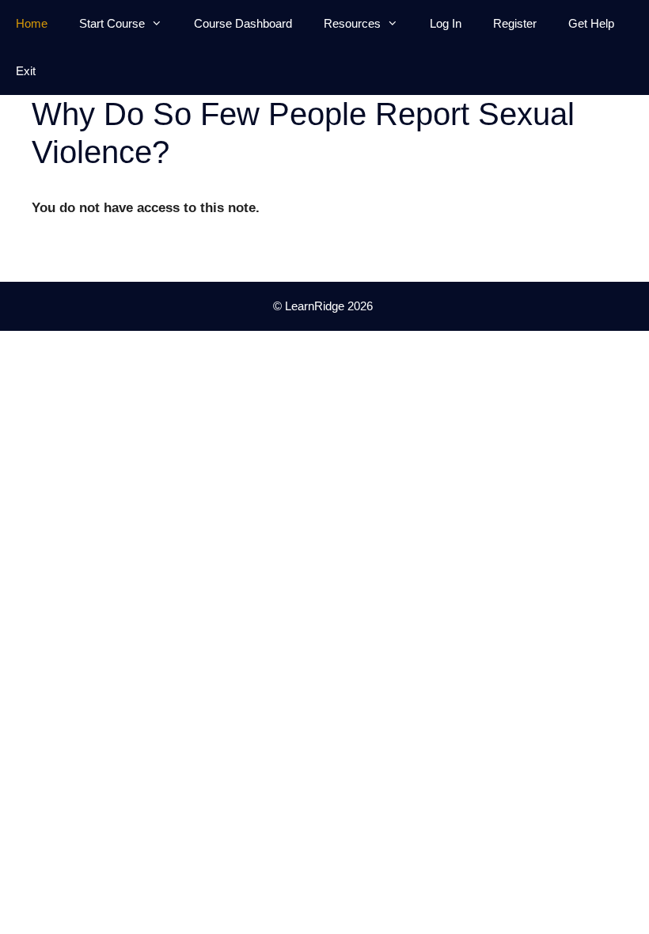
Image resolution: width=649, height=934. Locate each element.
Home (31, 23)
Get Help (591, 23)
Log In (445, 23)
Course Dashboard (243, 23)
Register (515, 23)
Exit (26, 71)
